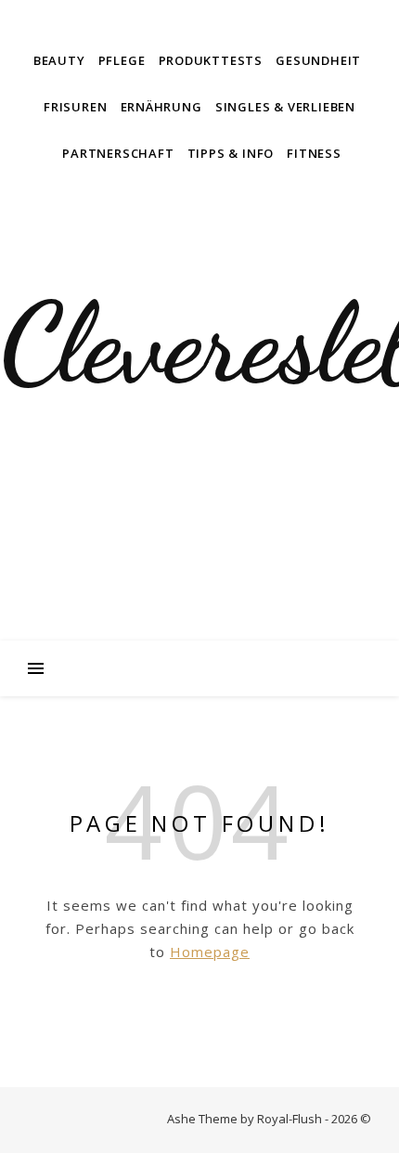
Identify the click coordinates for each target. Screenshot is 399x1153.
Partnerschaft (118, 153)
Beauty (59, 60)
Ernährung (161, 106)
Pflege (122, 60)
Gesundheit (318, 60)
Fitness (314, 153)
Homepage (210, 951)
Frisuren (75, 106)
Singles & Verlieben (285, 106)
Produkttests (211, 60)
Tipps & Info (231, 153)
